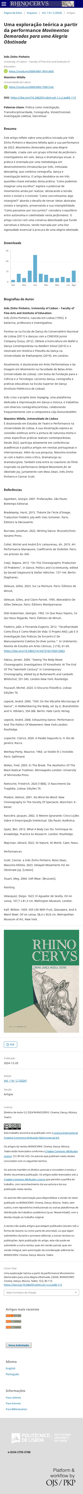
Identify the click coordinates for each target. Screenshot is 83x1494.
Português (12, 1374)
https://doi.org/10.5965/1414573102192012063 (34, 651)
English (10, 1368)
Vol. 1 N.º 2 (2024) (52, 13)
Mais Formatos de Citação (21, 1292)
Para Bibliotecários (16, 1409)
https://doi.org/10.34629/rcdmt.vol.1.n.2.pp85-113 (43, 97)
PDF (11, 1044)
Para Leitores (13, 1397)
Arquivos (32, 13)
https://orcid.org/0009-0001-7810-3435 (31, 71)
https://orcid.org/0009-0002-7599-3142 (31, 87)
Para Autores (13, 1403)
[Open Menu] (4, 4)
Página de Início (13, 13)
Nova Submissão (18, 1345)
